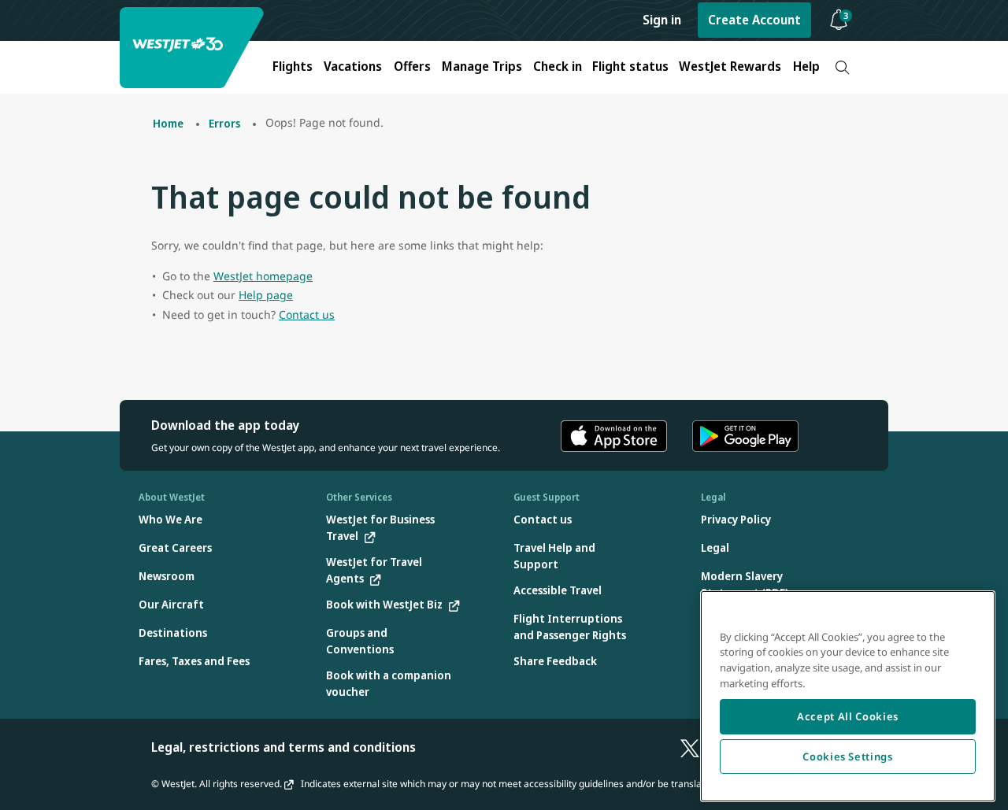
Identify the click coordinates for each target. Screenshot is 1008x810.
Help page (266, 294)
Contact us (307, 314)
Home (168, 123)
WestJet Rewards (730, 66)
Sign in (662, 19)
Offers (412, 66)
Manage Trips (482, 66)
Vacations (353, 66)
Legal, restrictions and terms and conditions (283, 747)
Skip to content (14, 30)
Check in (557, 66)
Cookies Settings (847, 756)
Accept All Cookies (848, 716)
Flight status (630, 66)
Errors (224, 123)
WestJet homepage (263, 275)
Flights (292, 66)
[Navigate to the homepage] (194, 47)
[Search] (842, 67)
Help (806, 66)
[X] (689, 747)
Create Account (754, 19)
